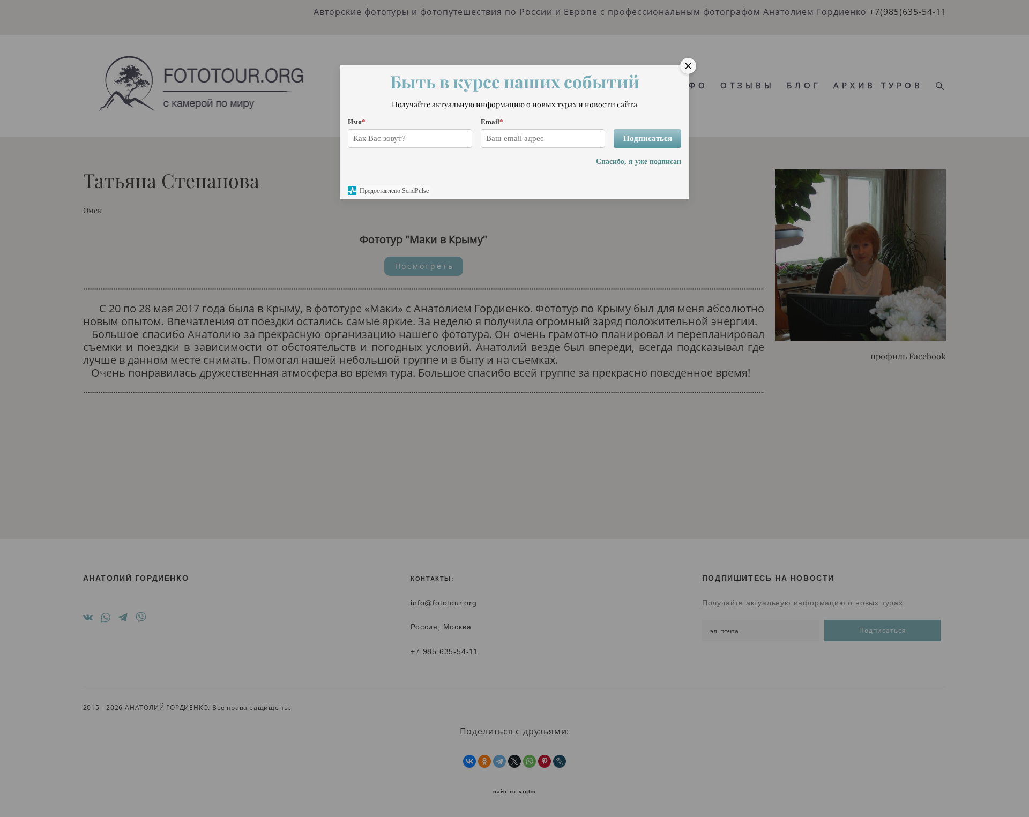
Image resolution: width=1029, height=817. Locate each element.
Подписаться (647, 138)
